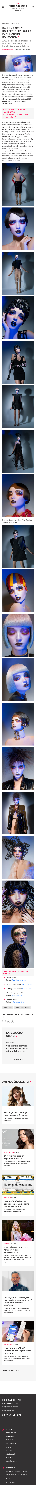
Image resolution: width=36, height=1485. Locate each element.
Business (9, 1440)
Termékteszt (11, 1436)
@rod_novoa (27, 989)
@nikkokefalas (17, 995)
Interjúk (10, 1458)
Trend (16, 23)
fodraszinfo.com (8, 1410)
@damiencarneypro (18, 980)
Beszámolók (11, 1433)
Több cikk (18, 1059)
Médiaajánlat (11, 1468)
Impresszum (10, 1482)
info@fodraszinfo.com (10, 1407)
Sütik (8, 1478)
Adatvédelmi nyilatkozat (16, 1475)
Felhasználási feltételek (16, 1471)
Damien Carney (7, 1007)
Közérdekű (10, 1454)
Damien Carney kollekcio (22, 1007)
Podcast (9, 1450)
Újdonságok (11, 1443)
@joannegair (27, 984)
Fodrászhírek (7, 23)
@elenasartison (18, 1002)
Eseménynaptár (12, 1461)
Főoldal (9, 1429)
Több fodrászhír (10, 1370)
